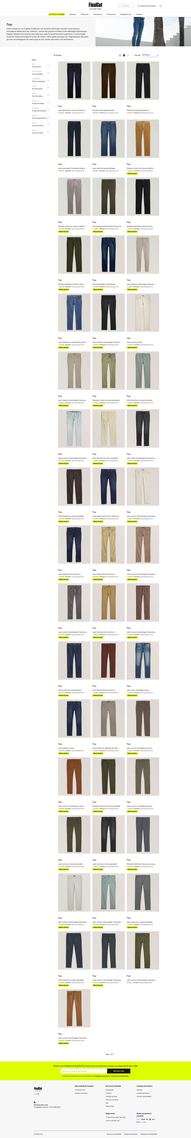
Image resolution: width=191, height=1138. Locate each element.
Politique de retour (111, 1096)
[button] (120, 6)
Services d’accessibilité (144, 1096)
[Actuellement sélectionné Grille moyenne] (124, 55)
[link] (146, 6)
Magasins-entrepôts (81, 1093)
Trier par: (137, 55)
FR (38, 1094)
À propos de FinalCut (143, 1093)
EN (35, 1094)
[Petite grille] (128, 55)
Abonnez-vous (118, 1071)
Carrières (139, 1090)
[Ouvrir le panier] (160, 6)
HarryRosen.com (80, 1090)
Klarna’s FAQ (110, 1106)
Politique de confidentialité (148, 1134)
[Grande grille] (120, 55)
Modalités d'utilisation (131, 1134)
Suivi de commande (112, 1100)
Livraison (108, 1093)
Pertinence (146, 55)
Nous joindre (110, 1090)
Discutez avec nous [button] (41, 1105)
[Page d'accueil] (95, 6)
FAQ (107, 1103)
